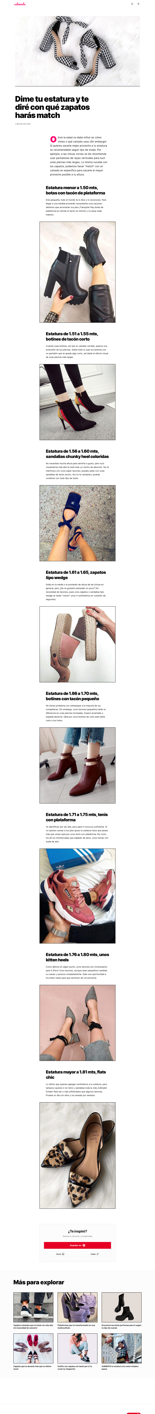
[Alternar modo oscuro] (138, 3)
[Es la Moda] (20, 3)
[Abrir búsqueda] (132, 3)
